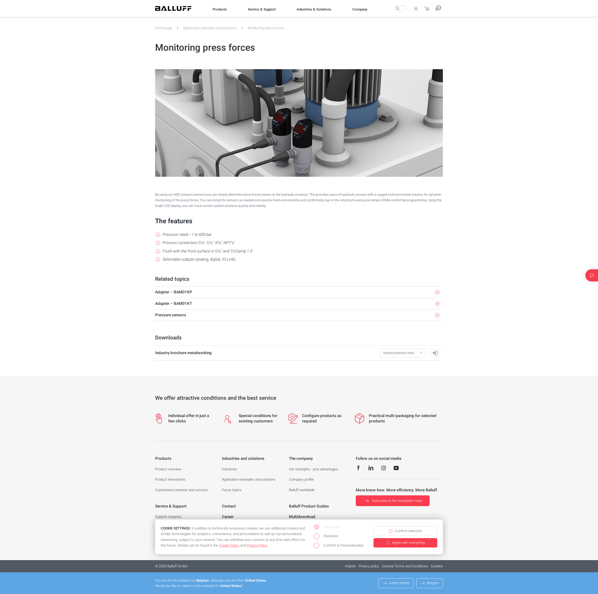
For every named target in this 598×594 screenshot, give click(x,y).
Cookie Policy (229, 545)
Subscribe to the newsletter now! (397, 501)
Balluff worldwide (302, 490)
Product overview (168, 469)
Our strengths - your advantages (313, 469)
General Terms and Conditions (405, 566)
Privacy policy (369, 566)
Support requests (168, 517)
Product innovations (170, 479)
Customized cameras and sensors (181, 490)
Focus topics (232, 490)
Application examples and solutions (210, 28)
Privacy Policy (257, 545)
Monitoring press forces (266, 28)
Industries (229, 469)
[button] (220, 9)
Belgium (433, 583)
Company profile (301, 479)
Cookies (437, 566)
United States (399, 583)
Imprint (350, 566)
